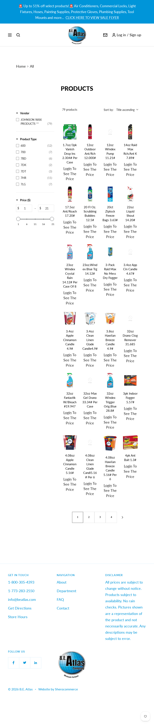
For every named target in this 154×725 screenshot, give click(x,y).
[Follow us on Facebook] (13, 662)
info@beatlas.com (22, 599)
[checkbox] (34, 122)
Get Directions (19, 608)
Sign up (135, 35)
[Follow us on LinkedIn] (35, 662)
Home (21, 66)
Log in (121, 35)
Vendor (24, 113)
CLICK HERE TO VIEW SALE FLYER (92, 17)
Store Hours (17, 617)
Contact (63, 608)
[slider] (18, 219)
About (61, 582)
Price (25, 200)
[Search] (18, 35)
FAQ (60, 599)
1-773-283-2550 (21, 591)
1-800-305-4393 (21, 582)
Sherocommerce (66, 689)
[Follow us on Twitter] (24, 662)
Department (66, 591)
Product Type (28, 139)
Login (67, 168)
